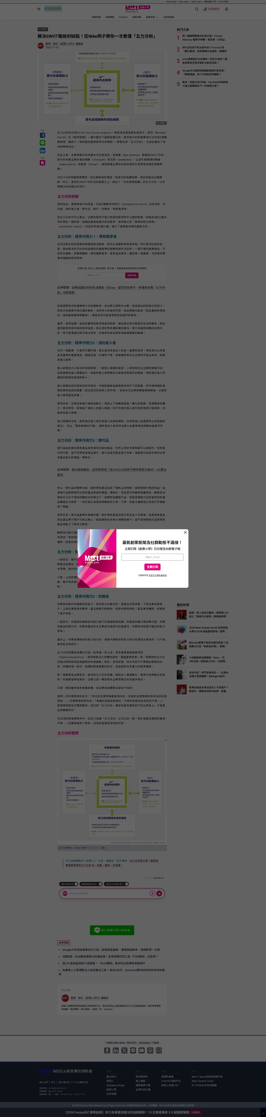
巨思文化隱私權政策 (158, 575)
